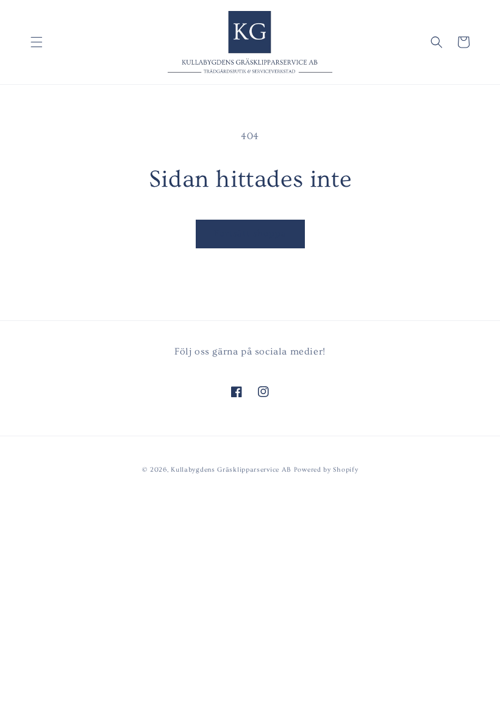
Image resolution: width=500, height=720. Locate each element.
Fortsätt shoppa (250, 233)
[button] (36, 42)
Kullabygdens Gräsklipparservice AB (231, 469)
